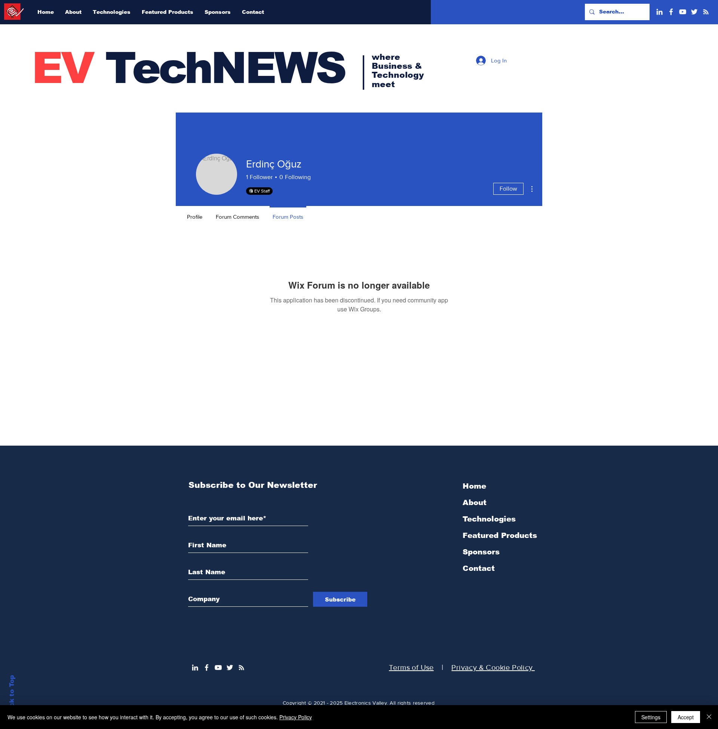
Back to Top (11, 695)
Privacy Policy (295, 717)
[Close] (709, 717)
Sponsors (481, 552)
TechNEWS (188, 68)
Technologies (489, 519)
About (475, 502)
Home (474, 486)
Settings (650, 717)
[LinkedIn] (659, 11)
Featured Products (500, 535)
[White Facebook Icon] (671, 11)
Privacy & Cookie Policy (493, 667)
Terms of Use (411, 667)
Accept (686, 717)
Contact (479, 568)
